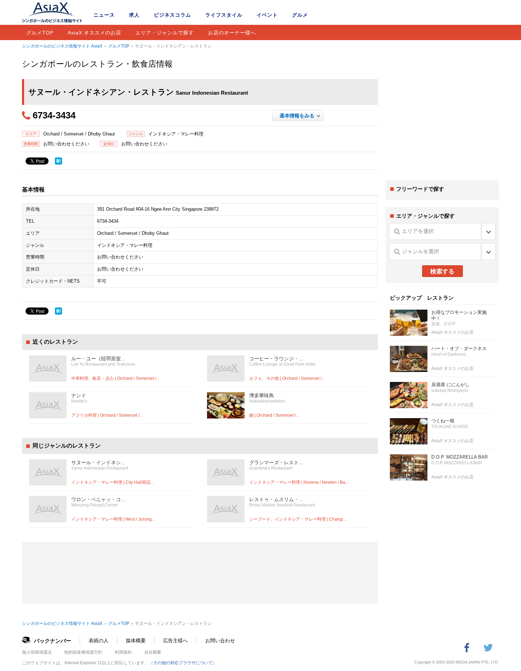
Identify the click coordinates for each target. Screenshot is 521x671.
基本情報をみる (298, 115)
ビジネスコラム (172, 15)
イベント (267, 15)
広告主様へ (175, 640)
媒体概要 (136, 640)
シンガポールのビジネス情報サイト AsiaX (62, 46)
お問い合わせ (220, 640)
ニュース (104, 15)
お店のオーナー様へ (232, 32)
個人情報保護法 (37, 652)
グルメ (300, 15)
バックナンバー (52, 641)
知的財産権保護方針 (83, 652)
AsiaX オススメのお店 (94, 32)
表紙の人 (98, 640)
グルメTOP (40, 32)
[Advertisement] (442, 120)
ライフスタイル (223, 15)
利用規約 (123, 652)
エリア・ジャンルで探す (164, 32)
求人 (134, 15)
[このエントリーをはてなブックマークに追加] (58, 161)
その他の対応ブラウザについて (183, 662)
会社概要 (152, 652)
